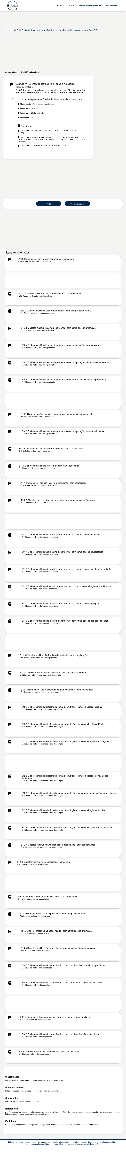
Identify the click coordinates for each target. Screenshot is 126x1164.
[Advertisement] (63, 52)
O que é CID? (98, 5)
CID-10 (72, 5)
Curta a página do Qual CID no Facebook (22, 72)
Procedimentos (85, 5)
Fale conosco (111, 5)
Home (59, 5)
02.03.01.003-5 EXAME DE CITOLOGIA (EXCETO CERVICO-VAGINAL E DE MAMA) (50, 132)
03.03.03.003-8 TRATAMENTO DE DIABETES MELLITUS (43, 146)
